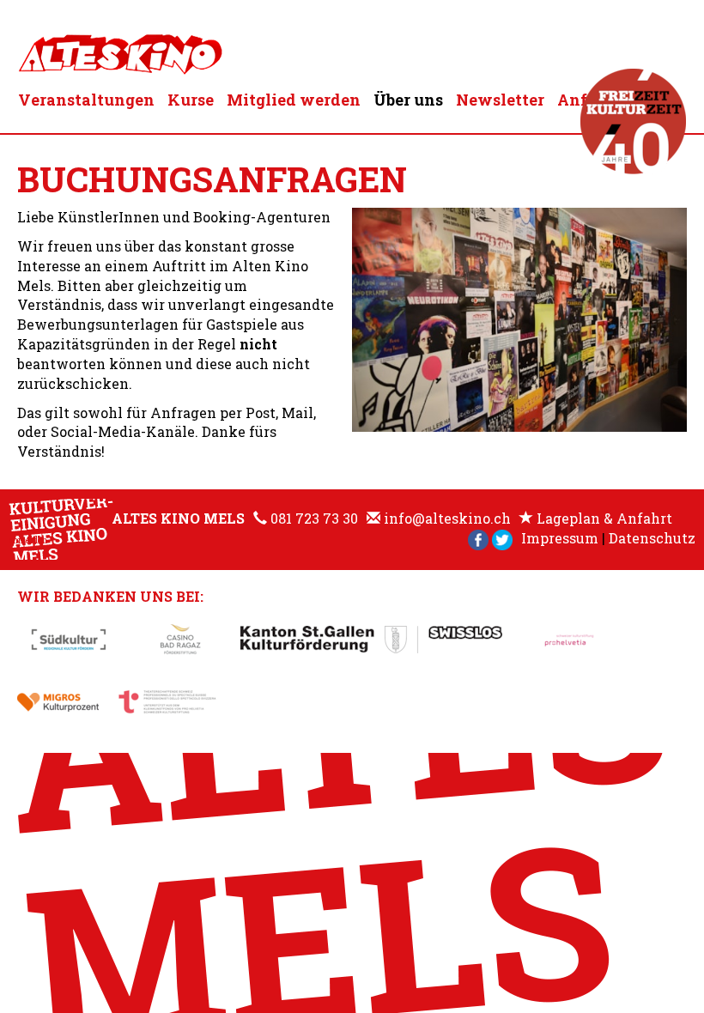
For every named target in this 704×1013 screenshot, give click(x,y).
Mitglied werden (294, 99)
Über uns (408, 99)
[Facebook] (478, 538)
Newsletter (500, 99)
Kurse (190, 99)
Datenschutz (652, 538)
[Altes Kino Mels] (120, 50)
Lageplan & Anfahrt (604, 518)
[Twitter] (502, 538)
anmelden (28, 540)
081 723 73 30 (314, 518)
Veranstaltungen (86, 99)
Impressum (559, 538)
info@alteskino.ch (447, 518)
